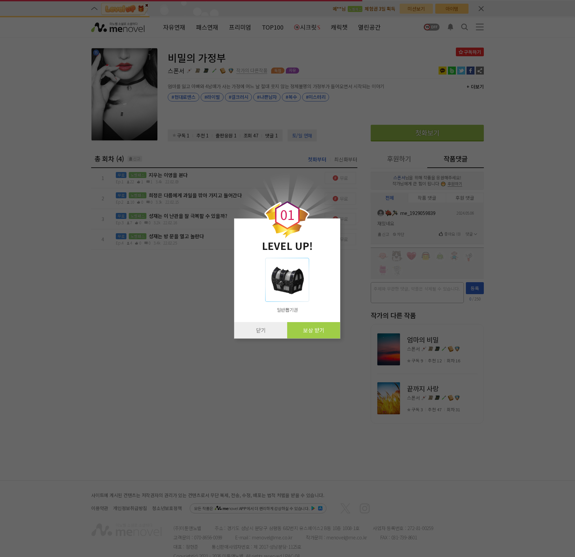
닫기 (261, 330)
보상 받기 (313, 330)
